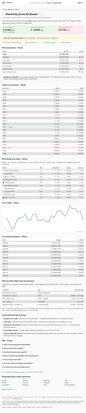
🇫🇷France (11, 9)
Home (5, 9)
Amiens (4, 380)
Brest (45, 385)
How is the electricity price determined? (17, 344)
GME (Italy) (77, 401)
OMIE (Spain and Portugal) (71, 402)
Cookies (29, 407)
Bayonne (25, 385)
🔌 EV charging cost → (31, 42)
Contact (38, 407)
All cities (14, 407)
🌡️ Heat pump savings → (49, 42)
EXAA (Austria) (18, 401)
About (33, 407)
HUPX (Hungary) (10, 402)
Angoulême (5, 385)
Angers (4, 382)
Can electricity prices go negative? (15, 352)
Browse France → (7, 389)
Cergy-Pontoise (69, 385)
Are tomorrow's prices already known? (17, 367)
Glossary (9, 407)
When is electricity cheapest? (13, 348)
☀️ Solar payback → (65, 42)
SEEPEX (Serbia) (61, 402)
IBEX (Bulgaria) (54, 401)
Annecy (25, 380)
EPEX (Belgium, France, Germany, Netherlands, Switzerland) (36, 401)
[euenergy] (7, 2)
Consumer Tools (45, 407)
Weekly (19, 407)
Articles (4, 407)
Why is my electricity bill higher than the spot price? (21, 356)
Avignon (25, 382)
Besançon (47, 380)
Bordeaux (47, 382)
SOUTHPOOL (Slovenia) (13, 404)
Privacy (24, 407)
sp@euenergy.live (17, 398)
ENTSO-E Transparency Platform (15, 372)
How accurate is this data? (12, 359)
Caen (66, 380)
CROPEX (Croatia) (62, 401)
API (51, 407)
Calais (66, 382)
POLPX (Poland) (43, 402)
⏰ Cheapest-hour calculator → (12, 42)
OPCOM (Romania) (52, 402)
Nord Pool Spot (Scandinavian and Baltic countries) (27, 402)
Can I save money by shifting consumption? (18, 363)
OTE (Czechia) (70, 401)
